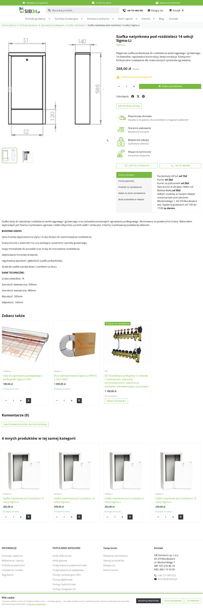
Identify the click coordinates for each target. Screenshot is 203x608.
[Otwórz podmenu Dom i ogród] (136, 18)
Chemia (145, 18)
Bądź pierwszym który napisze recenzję (25, 424)
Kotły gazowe (60, 560)
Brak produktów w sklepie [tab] (131, 199)
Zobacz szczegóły (116, 401)
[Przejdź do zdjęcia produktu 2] (28, 155)
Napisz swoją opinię (129, 106)
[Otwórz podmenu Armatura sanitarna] (113, 18)
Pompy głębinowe (63, 579)
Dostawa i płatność (12, 555)
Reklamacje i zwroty (13, 560)
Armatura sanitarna (98, 18)
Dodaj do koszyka (170, 86)
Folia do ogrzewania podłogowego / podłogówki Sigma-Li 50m (23, 377)
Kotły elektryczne (62, 555)
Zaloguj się (109, 565)
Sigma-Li (121, 44)
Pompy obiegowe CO (64, 589)
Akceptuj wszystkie (148, 600)
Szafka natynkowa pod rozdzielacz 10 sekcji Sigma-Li (175, 500)
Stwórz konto (110, 570)
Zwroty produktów (113, 560)
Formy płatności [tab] (126, 181)
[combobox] (82, 10)
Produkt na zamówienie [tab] (130, 187)
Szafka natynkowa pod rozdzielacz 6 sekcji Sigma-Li (124, 500)
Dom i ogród (125, 18)
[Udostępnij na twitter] (138, 96)
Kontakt (173, 18)
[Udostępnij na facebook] (132, 96)
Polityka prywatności (36, 604)
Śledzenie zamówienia (115, 555)
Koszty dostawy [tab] (126, 174)
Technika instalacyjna (66, 18)
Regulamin (8, 574)
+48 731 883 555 (167, 575)
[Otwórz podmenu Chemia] (154, 18)
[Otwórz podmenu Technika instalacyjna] (82, 18)
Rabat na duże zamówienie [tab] (131, 193)
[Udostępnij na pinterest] (143, 96)
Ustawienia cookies (12, 570)
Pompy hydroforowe (64, 584)
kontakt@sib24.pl (167, 579)
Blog (161, 18)
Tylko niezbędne (173, 600)
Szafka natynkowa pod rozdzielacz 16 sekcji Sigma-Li (74, 500)
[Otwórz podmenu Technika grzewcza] (49, 18)
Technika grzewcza (35, 18)
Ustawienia (193, 600)
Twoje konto (110, 548)
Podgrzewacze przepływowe (68, 570)
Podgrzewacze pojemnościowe (70, 565)
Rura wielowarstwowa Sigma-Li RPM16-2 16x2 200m (75, 377)
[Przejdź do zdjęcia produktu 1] (9, 155)
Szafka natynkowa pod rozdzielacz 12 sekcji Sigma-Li (23, 500)
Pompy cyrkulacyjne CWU (67, 574)
